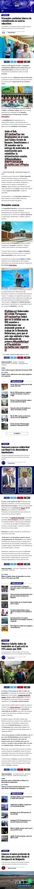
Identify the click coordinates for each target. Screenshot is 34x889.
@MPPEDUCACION (14, 162)
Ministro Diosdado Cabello (20, 775)
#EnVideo (9, 311)
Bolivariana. (13, 265)
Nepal (23, 508)
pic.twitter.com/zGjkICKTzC (17, 348)
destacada (16, 568)
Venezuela (12, 570)
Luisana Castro (11, 463)
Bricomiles (21, 362)
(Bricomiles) (5, 116)
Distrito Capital (6, 363)
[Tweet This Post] (13, 62)
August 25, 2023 (24, 354)
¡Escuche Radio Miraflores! (24, 885)
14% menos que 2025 (19, 774)
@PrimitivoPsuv (13, 134)
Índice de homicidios (7, 775)
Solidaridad (5, 570)
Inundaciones (23, 568)
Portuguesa (15, 363)
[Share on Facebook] (7, 62)
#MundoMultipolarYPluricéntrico (17, 343)
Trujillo (4, 365)
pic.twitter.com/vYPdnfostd (17, 166)
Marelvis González (12, 868)
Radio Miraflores (11, 32)
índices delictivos (15, 707)
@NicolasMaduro (13, 159)
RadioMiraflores (23, 363)
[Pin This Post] (20, 62)
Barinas (15, 362)
